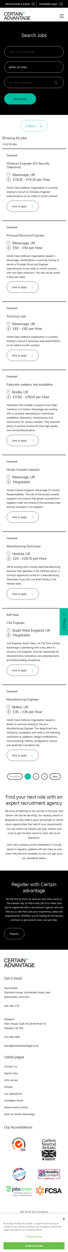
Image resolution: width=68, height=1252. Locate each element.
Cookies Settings (34, 1236)
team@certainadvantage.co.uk (21, 1045)
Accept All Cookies (34, 1245)
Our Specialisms (13, 1093)
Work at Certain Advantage (19, 1114)
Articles (8, 1087)
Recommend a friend (17, 4)
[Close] (64, 1219)
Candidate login (48, 4)
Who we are (11, 1080)
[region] (34, 1233)
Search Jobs (11, 1073)
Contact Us (10, 1066)
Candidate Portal (13, 1100)
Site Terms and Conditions (34, 1211)
